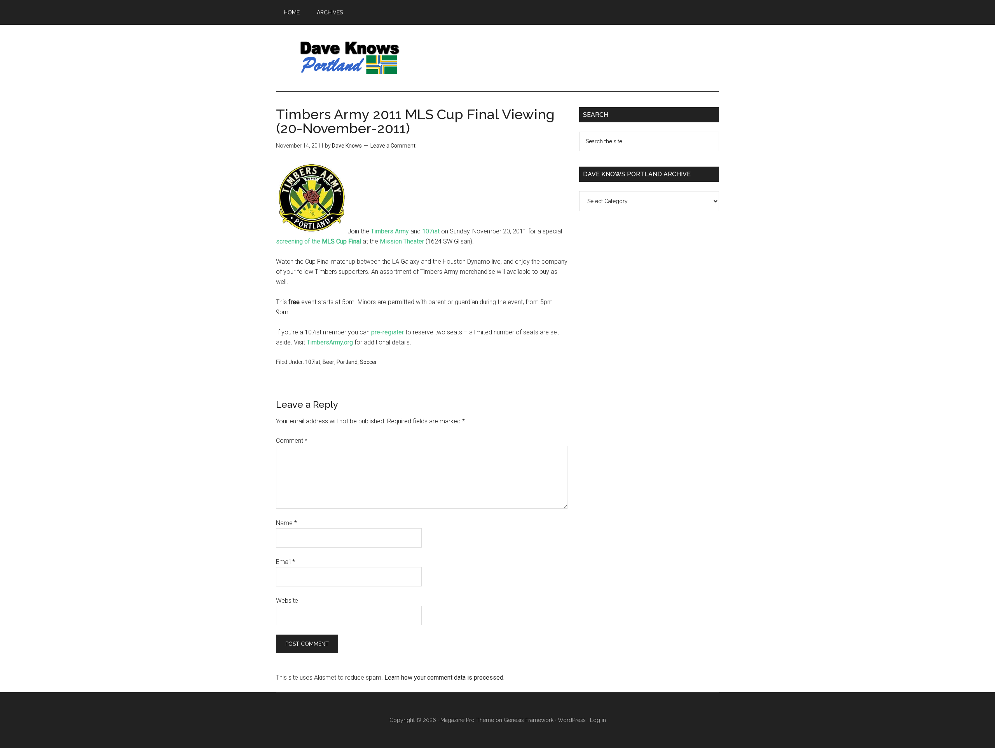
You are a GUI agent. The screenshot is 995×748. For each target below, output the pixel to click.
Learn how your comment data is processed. (444, 677)
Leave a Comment (392, 146)
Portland (347, 362)
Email (285, 561)
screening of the (318, 241)
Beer (328, 362)
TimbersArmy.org (330, 342)
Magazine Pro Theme (467, 720)
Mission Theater (402, 241)
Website (287, 600)
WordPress (572, 720)
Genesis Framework (528, 720)
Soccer (368, 362)
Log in (598, 720)
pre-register (387, 332)
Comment (291, 440)
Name (286, 523)
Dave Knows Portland (350, 57)
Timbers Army (390, 231)
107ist (431, 231)
